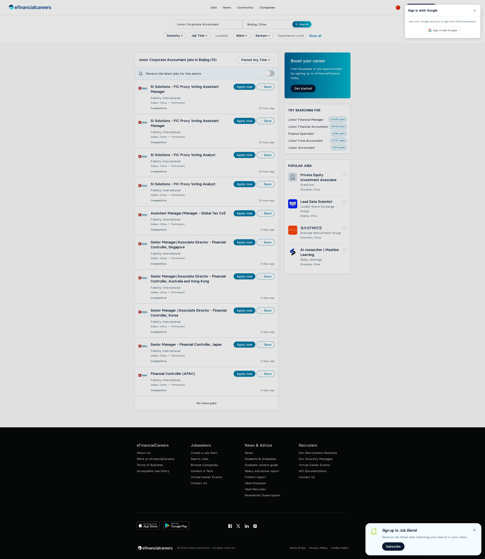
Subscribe (393, 546)
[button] (242, 279)
